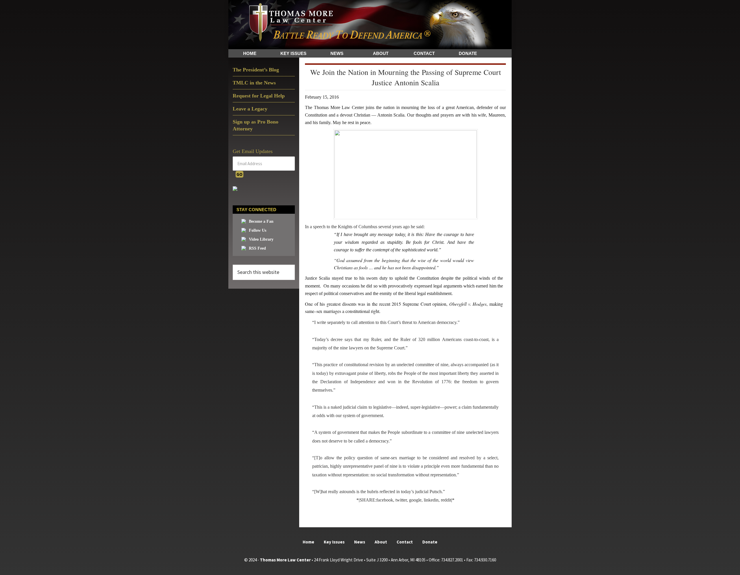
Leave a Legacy (250, 109)
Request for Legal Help (259, 96)
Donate (429, 542)
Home (308, 542)
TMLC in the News (254, 83)
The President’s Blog (256, 70)
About (381, 542)
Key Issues (334, 542)
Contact (405, 542)
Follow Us (257, 230)
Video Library (261, 239)
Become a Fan (261, 221)
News (359, 542)
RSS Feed (257, 248)
